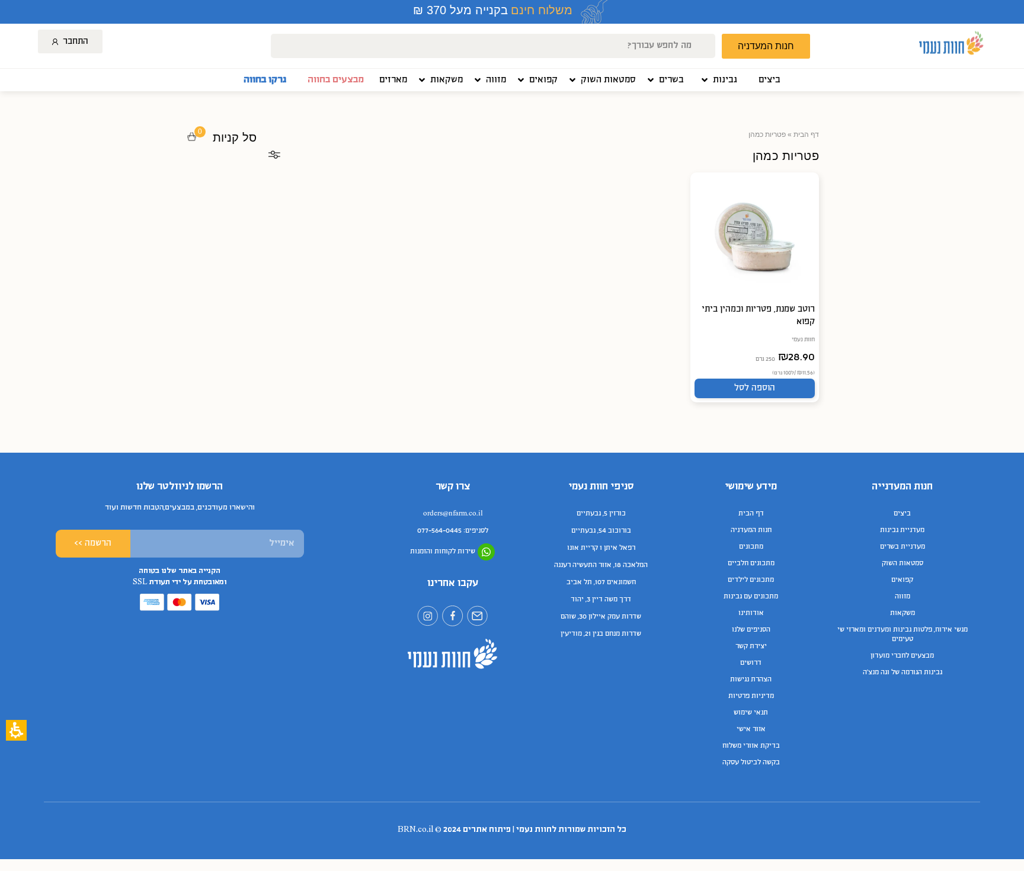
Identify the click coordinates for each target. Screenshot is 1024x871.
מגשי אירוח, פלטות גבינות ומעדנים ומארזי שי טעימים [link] (902, 634)
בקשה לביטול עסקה (751, 762)
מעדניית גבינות (902, 530)
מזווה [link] (902, 596)
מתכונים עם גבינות (751, 596)
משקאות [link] (902, 613)
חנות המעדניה (751, 530)
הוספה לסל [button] (754, 388)
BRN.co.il (415, 830)
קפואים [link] (902, 580)
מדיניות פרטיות (751, 696)
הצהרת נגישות (751, 679)
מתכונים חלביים (751, 563)
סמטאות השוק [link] (902, 563)
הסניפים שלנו (751, 629)
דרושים (750, 663)
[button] (718, 80)
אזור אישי (751, 729)
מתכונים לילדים (751, 580)
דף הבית (806, 134)
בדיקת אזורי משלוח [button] (751, 746)
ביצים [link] (902, 513)
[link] (769, 80)
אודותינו (751, 613)
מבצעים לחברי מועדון (902, 655)
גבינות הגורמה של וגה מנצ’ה (902, 672)
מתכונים (751, 546)
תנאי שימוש (751, 712)
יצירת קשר (751, 646)
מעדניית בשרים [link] (902, 546)
